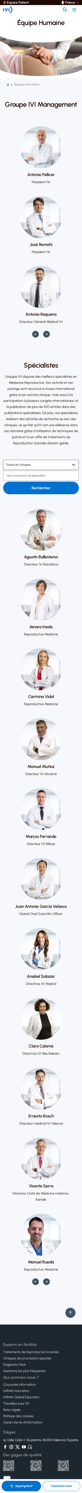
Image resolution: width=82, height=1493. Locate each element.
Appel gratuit (23, 1486)
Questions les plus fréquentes (24, 1371)
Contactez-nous (61, 1486)
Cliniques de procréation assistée (27, 1358)
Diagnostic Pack (14, 1365)
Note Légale (12, 1410)
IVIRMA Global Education (21, 1397)
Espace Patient (18, 2)
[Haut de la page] (70, 1313)
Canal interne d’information (22, 1422)
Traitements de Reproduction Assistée (31, 1352)
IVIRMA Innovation (16, 1391)
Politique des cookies (18, 1416)
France (70, 2)
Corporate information (19, 1385)
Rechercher (41, 488)
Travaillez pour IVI (16, 1403)
